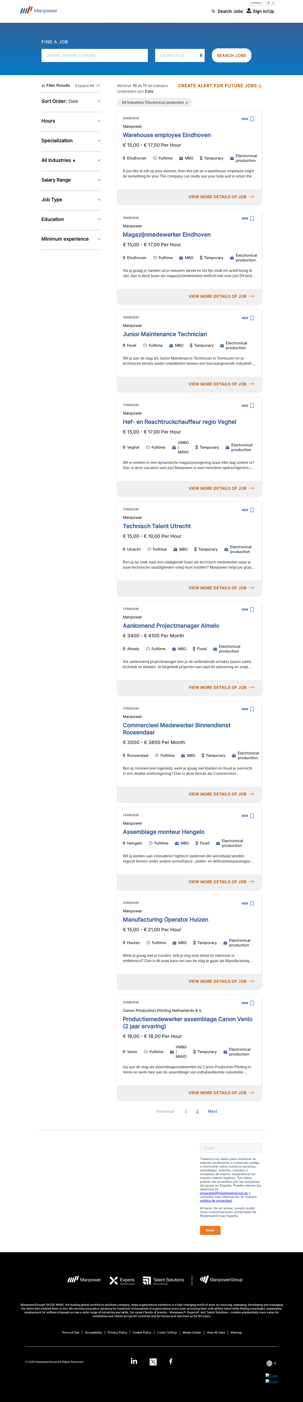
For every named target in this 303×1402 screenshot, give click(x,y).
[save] (252, 119)
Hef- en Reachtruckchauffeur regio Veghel (179, 421)
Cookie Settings (167, 1332)
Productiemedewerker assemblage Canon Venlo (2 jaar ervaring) (187, 1023)
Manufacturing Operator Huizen (165, 919)
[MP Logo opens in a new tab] (81, 1280)
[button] (88, 85)
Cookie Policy (142, 1332)
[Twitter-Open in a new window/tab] (153, 1361)
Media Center (192, 1332)
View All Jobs (216, 1332)
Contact (256, 3)
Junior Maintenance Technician (165, 334)
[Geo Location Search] (201, 55)
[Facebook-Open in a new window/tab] (170, 1361)
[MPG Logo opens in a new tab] (217, 1280)
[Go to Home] (39, 11)
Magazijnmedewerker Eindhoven (167, 234)
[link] (151, 1361)
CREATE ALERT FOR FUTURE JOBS (217, 85)
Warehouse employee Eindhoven (167, 135)
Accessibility (93, 1332)
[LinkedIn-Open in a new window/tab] (134, 1361)
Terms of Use (70, 1332)
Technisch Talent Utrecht (157, 526)
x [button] (187, 101)
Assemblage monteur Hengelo (163, 831)
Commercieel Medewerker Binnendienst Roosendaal (177, 729)
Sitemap (236, 1332)
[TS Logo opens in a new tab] (159, 1280)
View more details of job (217, 196)
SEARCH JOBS (231, 55)
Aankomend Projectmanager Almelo (171, 625)
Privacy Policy (117, 1332)
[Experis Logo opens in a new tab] (118, 1280)
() (273, 3)
